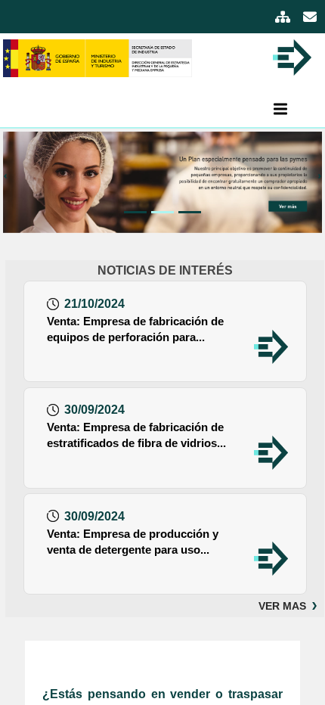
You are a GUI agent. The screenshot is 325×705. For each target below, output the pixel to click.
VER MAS (282, 606)
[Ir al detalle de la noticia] (271, 345)
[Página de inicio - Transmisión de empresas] (97, 57)
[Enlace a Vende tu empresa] (162, 182)
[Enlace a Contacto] (310, 18)
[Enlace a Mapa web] (284, 18)
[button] (11, 182)
